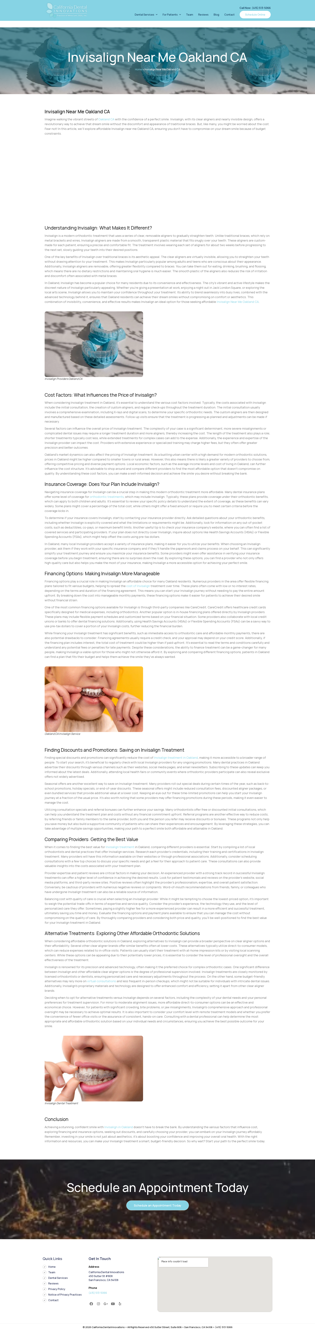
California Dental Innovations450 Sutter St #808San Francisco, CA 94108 (106, 1276)
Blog (216, 14)
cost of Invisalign (138, 586)
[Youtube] (113, 1304)
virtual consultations (101, 981)
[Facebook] (91, 1304)
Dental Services (144, 14)
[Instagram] (98, 1304)
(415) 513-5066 (98, 1293)
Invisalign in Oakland (118, 1127)
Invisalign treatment (120, 847)
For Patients (170, 14)
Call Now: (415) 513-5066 (255, 8)
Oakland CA (106, 119)
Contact (229, 14)
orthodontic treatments (107, 497)
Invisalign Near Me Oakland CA (238, 302)
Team (189, 14)
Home (138, 69)
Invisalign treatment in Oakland (176, 758)
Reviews (203, 14)
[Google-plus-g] (105, 1304)
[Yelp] (120, 1304)
